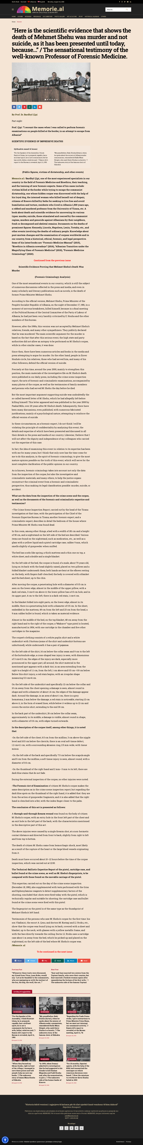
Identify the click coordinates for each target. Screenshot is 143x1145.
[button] (5, 1140)
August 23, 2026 (17, 1040)
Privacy (128, 1142)
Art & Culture (72, 16)
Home (14, 16)
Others (103, 16)
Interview (28, 16)
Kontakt (23, 2)
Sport (81, 16)
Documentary (48, 16)
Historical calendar (92, 16)
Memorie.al (16, 1141)
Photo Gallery (60, 16)
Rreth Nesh (15, 2)
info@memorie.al (71, 1116)
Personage (37, 16)
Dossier (20, 16)
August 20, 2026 (17, 1083)
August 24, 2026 (71, 1035)
